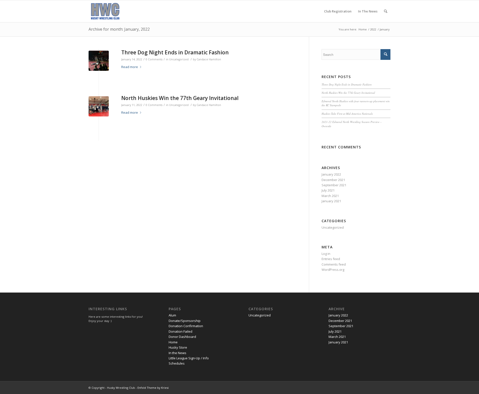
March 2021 (330, 196)
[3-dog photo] (99, 61)
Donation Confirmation (186, 326)
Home (173, 342)
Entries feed (331, 259)
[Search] (385, 11)
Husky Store (178, 347)
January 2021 (331, 201)
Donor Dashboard (182, 336)
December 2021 (333, 180)
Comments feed (334, 264)
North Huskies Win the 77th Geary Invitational (180, 98)
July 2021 (328, 190)
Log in (326, 253)
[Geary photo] (99, 106)
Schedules (177, 363)
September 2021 (334, 185)
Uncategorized (179, 59)
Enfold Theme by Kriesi (153, 388)
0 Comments (154, 59)
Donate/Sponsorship (185, 320)
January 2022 (331, 174)
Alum (172, 315)
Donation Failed (180, 331)
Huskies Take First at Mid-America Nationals (347, 113)
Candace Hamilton (209, 59)
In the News (177, 353)
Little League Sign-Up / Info (189, 358)
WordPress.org (333, 269)
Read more (129, 67)
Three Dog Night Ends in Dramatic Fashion (175, 52)
